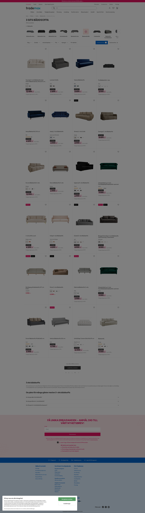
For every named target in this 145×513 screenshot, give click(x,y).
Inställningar (67, 503)
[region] (39, 503)
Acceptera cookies (67, 499)
